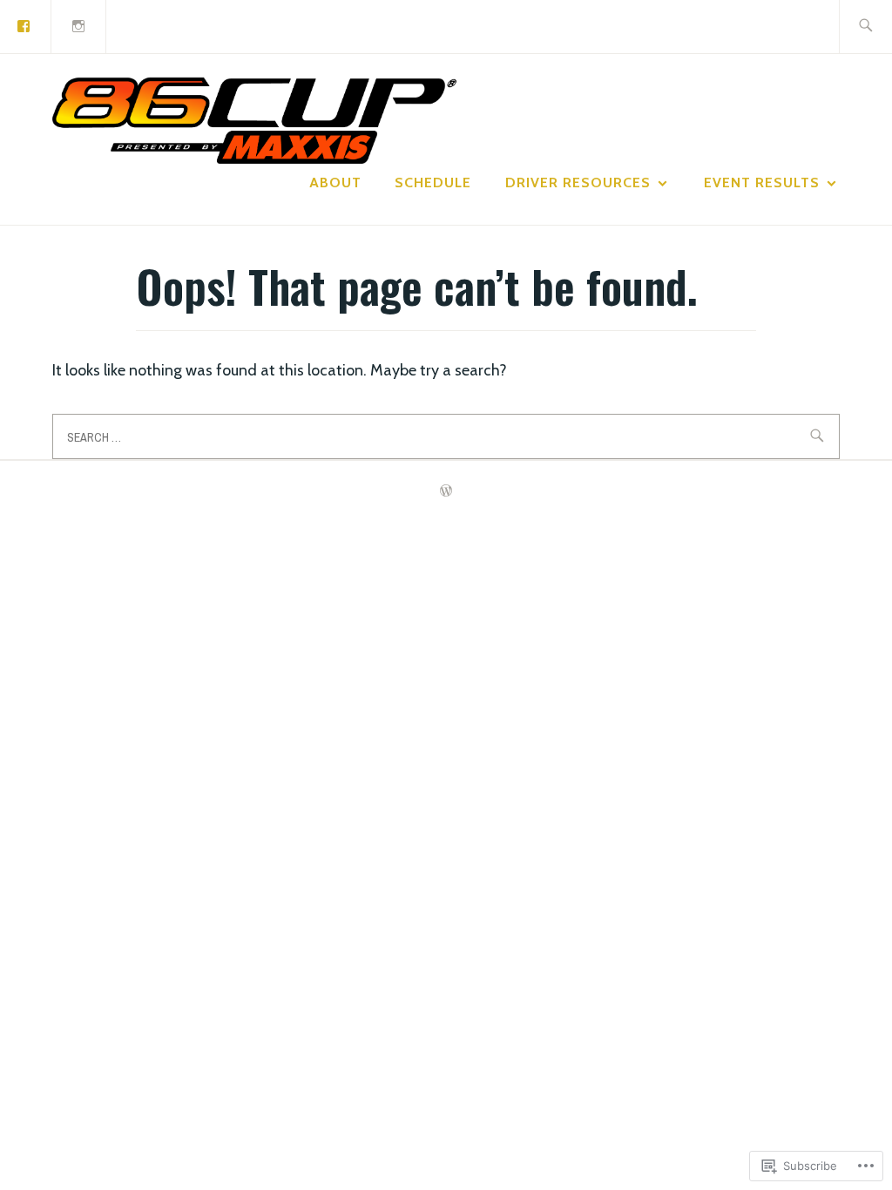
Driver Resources (578, 182)
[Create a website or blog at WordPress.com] (446, 491)
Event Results (762, 182)
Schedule (433, 182)
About (335, 182)
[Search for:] (865, 26)
